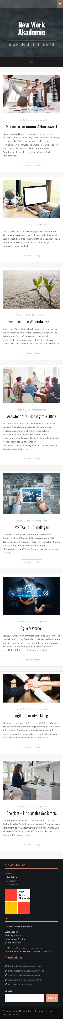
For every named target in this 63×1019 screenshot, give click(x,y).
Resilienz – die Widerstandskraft (31, 321)
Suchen (8, 990)
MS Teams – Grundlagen (32, 527)
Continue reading (31, 165)
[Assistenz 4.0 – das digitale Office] (31, 385)
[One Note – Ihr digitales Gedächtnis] (31, 780)
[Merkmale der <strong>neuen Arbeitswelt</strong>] (31, 93)
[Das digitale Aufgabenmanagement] (31, 198)
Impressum (10, 880)
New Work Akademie (31, 28)
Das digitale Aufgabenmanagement (26, 970)
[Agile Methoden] (31, 595)
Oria (47, 1011)
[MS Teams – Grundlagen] (31, 493)
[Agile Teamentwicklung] (31, 688)
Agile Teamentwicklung (31, 715)
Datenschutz (11, 884)
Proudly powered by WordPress (18, 1011)
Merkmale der (31, 126)
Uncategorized (40, 120)
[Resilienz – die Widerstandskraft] (31, 289)
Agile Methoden (31, 628)
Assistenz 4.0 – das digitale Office (31, 416)
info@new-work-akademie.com (27, 948)
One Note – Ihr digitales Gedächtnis (31, 813)
